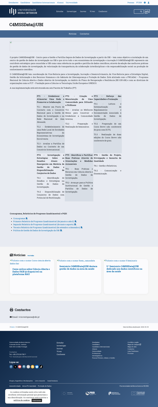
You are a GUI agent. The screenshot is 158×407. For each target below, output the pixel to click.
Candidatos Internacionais (43, 2)
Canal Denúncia (52, 381)
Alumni (60, 2)
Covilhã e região (133, 342)
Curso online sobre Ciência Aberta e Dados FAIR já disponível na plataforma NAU (31, 272)
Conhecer (103, 11)
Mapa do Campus (134, 344)
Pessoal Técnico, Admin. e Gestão (103, 358)
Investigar (72, 11)
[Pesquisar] (141, 11)
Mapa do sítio (132, 347)
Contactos (84, 34)
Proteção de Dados (44, 386)
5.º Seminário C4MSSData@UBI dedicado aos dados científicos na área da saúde (124, 269)
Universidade (71, 2)
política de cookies (22, 400)
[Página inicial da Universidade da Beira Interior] (24, 11)
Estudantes (13, 2)
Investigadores (97, 356)
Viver (92, 11)
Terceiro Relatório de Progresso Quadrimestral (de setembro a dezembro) (46, 227)
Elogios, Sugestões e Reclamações (21, 381)
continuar (37, 400)
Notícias (72, 34)
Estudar (60, 11)
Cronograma (19, 218)
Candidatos (25, 2)
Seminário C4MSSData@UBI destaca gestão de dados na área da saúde (78, 267)
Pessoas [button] (130, 2)
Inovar (83, 11)
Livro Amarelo (40, 381)
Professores (96, 353)
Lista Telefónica (133, 351)
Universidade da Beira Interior (19, 342)
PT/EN (139, 2)
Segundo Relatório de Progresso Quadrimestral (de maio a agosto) (43, 224)
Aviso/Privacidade (29, 386)
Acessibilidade (15, 386)
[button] (145, 2)
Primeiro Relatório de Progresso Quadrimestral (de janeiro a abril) (43, 221)
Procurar (131, 353)
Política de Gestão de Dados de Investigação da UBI (36, 230)
